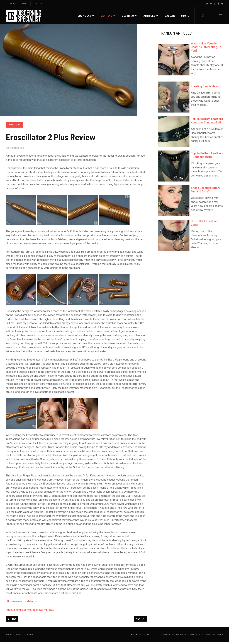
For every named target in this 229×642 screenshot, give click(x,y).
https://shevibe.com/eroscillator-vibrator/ (30, 609)
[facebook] (207, 3)
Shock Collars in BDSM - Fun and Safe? (206, 189)
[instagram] (215, 3)
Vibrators (14, 124)
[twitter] (211, 3)
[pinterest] (222, 3)
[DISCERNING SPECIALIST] (24, 15)
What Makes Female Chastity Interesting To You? (206, 46)
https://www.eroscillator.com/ (23, 601)
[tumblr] (218, 3)
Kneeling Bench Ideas (205, 86)
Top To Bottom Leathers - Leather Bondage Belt (207, 120)
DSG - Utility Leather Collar (204, 222)
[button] (86, 15)
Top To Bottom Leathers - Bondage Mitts (207, 155)
